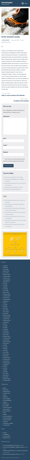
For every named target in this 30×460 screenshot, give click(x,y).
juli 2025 (5, 283)
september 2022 (7, 341)
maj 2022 (5, 348)
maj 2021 (5, 369)
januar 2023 (5, 334)
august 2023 (6, 322)
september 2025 (6, 280)
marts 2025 (5, 290)
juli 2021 (5, 366)
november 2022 (6, 338)
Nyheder (5, 414)
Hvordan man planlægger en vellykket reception (13, 447)
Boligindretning (6, 391)
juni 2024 (5, 304)
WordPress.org (6, 437)
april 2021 (5, 371)
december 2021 (6, 357)
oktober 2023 (6, 318)
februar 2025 (6, 292)
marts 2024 (5, 310)
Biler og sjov (6, 389)
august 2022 (6, 343)
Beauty (4, 388)
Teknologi (5, 421)
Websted (5, 152)
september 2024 (7, 299)
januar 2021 (5, 377)
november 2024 (6, 295)
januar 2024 (6, 313)
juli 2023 (5, 324)
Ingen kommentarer (6, 42)
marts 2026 (5, 269)
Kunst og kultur (6, 409)
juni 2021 (5, 368)
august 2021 (6, 364)
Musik (4, 412)
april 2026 (5, 267)
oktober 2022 (6, 340)
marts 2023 (5, 331)
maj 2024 (5, 306)
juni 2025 (5, 285)
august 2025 (6, 281)
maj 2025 (5, 287)
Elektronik (5, 396)
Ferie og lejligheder (7, 400)
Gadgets (5, 402)
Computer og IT (6, 393)
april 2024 (5, 308)
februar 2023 (6, 332)
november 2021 (6, 359)
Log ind (5, 432)
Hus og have (6, 405)
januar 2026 (5, 273)
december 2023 (6, 315)
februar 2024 (6, 311)
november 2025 (6, 276)
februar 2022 (6, 354)
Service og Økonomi (7, 416)
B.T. (6, 196)
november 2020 (6, 380)
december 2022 (6, 336)
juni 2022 (5, 347)
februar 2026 (6, 271)
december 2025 (6, 274)
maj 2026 (5, 265)
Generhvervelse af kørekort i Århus (14, 187)
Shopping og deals (7, 418)
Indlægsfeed (6, 434)
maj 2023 (5, 327)
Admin (22, 40)
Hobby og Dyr (6, 403)
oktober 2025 (6, 278)
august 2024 (6, 301)
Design (4, 395)
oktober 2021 (6, 361)
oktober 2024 (6, 297)
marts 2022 (5, 352)
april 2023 (5, 329)
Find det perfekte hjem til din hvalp (14, 177)
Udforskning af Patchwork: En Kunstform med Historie (15, 450)
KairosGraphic (6, 2)
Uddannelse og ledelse (8, 423)
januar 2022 (6, 355)
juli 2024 (5, 302)
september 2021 (6, 362)
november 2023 (6, 317)
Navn (4, 138)
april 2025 (5, 288)
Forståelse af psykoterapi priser (13, 189)
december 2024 (6, 294)
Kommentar (6, 116)
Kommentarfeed (6, 436)
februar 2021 (6, 375)
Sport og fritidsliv (7, 419)
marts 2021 (5, 373)
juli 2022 (5, 345)
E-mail (5, 145)
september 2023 (6, 320)
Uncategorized (5, 40)
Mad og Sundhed (7, 410)
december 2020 (6, 378)
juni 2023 (5, 325)
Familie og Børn (6, 398)
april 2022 (5, 350)
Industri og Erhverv (7, 407)
